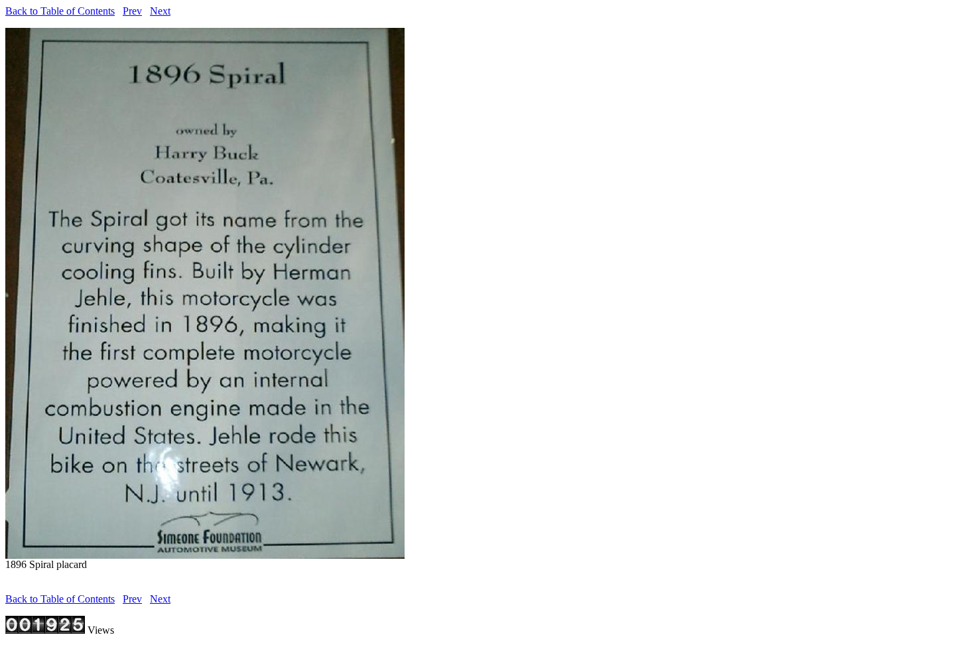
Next (160, 11)
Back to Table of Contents (60, 11)
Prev (132, 11)
